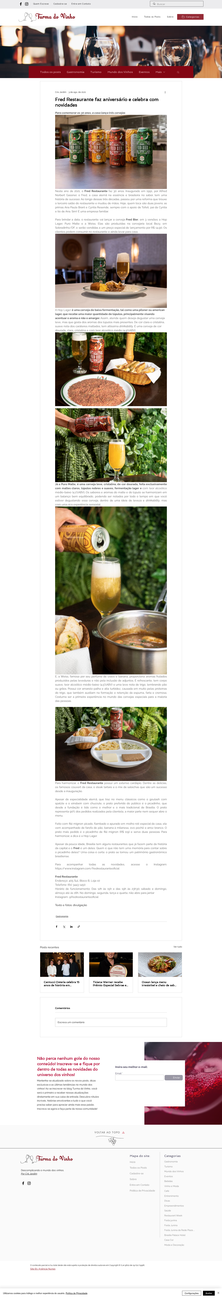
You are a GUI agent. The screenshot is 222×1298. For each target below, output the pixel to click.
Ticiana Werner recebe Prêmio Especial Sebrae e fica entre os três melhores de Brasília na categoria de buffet (111, 983)
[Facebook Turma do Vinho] (21, 4)
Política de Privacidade (140, 1190)
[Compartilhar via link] (78, 926)
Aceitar (209, 1293)
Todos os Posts (138, 1167)
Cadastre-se (136, 1173)
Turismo (95, 72)
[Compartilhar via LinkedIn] (71, 926)
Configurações (192, 1293)
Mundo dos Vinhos (120, 72)
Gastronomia (75, 72)
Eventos (144, 72)
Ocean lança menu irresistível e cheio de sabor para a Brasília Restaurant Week (160, 983)
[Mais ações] (165, 92)
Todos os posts (50, 72)
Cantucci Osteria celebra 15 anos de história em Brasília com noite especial (61, 983)
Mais (159, 72)
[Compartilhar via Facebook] (56, 926)
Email (118, 1073)
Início (132, 1162)
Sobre (133, 1179)
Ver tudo (178, 947)
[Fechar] (218, 1293)
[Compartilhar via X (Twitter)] (64, 926)
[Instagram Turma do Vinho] (26, 4)
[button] (190, 17)
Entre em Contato (139, 1184)
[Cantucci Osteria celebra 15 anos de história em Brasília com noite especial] (62, 964)
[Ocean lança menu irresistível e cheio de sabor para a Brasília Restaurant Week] (160, 964)
